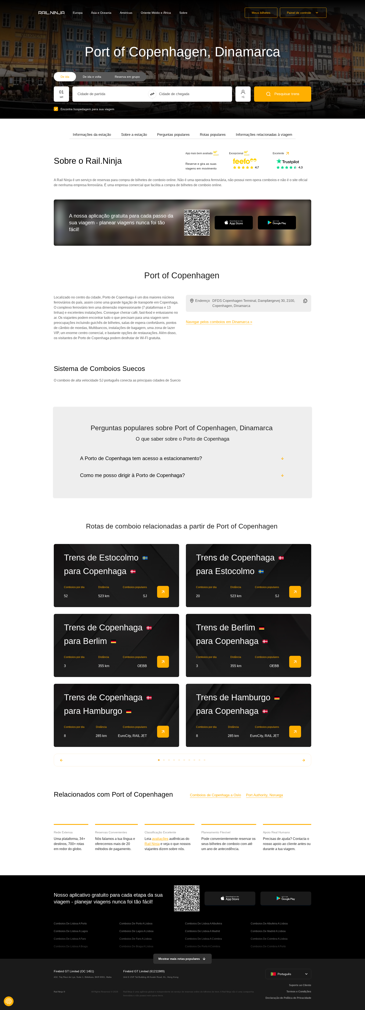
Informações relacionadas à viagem (264, 135)
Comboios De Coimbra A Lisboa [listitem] (269, 938)
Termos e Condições (298, 991)
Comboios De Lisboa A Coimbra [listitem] (203, 938)
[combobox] (100, 94)
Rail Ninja (152, 844)
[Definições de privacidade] (9, 1001)
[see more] (163, 592)
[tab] (91, 134)
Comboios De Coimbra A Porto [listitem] (268, 946)
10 (204, 760)
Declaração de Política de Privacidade (288, 997)
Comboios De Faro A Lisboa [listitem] (135, 938)
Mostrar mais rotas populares (179, 958)
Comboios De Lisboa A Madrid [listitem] (202, 931)
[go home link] (51, 13)
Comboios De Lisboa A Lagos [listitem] (71, 931)
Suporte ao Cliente (300, 985)
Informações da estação (92, 135)
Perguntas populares (173, 135)
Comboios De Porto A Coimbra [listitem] (202, 946)
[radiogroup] (100, 76)
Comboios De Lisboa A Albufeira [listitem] (203, 923)
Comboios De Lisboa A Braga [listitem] (71, 946)
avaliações (160, 839)
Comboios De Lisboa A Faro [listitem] (70, 938)
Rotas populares (213, 135)
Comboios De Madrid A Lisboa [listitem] (268, 931)
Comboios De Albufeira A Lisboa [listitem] (269, 923)
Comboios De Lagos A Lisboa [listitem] (136, 931)
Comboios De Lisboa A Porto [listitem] (70, 923)
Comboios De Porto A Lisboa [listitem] (135, 923)
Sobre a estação (134, 135)
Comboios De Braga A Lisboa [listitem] (136, 946)
